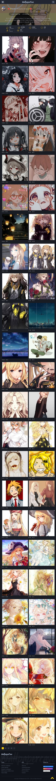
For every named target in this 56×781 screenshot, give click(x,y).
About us (24, 765)
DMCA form (11, 771)
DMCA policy (4, 771)
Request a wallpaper (6, 769)
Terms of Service (26, 769)
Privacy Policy (25, 771)
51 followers (35, 14)
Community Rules (26, 767)
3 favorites (43, 14)
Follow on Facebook (49, 766)
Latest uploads (4, 767)
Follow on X (47, 771)
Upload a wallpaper (5, 765)
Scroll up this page (52, 778)
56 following (26, 14)
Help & (4, 772)
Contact (24, 772)
